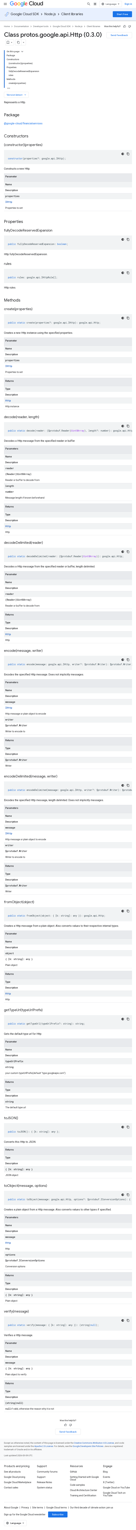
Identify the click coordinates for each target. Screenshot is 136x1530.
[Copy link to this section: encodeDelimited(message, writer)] (60, 777)
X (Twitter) (108, 1482)
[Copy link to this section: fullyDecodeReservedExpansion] (55, 231)
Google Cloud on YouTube (116, 1487)
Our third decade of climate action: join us (91, 1507)
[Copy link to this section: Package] (22, 115)
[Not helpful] (129, 26)
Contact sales (11, 1487)
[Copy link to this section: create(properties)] (36, 309)
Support (41, 1477)
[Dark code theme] (122, 154)
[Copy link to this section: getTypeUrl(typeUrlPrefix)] (46, 1010)
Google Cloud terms (56, 1507)
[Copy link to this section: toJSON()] (21, 1118)
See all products (12, 1471)
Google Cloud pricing (14, 1477)
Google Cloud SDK (25, 14)
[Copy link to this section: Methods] (24, 301)
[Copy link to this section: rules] (14, 264)
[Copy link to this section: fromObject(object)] (37, 902)
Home (7, 26)
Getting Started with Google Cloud (84, 1478)
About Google (11, 1507)
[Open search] (89, 4)
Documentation (21, 26)
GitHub (73, 1471)
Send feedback (119, 35)
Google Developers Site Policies (88, 1446)
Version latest (17, 94)
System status (44, 1487)
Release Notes (44, 1482)
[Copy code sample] (128, 154)
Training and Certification (83, 1495)
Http (8, 400)
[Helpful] (124, 26)
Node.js (50, 14)
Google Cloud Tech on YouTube (114, 1494)
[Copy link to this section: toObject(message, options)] (50, 1186)
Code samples (77, 1485)
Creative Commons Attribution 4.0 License (94, 1443)
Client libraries (72, 14)
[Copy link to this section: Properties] (27, 222)
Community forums (47, 1471)
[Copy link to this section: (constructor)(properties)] (45, 145)
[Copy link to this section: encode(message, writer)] (46, 651)
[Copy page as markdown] (18, 42)
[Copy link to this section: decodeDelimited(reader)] (46, 543)
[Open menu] (5, 4)
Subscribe (58, 1514)
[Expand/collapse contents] (22, 52)
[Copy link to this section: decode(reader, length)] (42, 417)
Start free (122, 14)
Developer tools (40, 26)
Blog (105, 1471)
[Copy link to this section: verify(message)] (32, 1312)
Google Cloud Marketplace (17, 1482)
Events (106, 1477)
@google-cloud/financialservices (23, 123)
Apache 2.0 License (43, 1446)
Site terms (37, 1507)
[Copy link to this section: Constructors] (32, 136)
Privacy (25, 1507)
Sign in (128, 4)
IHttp (8, 201)
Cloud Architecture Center (83, 1490)
